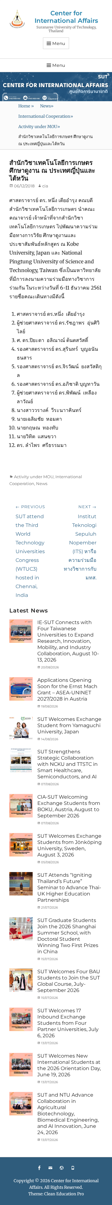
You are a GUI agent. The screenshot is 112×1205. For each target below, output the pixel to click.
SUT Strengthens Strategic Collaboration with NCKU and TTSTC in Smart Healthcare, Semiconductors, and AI (67, 764)
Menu (58, 43)
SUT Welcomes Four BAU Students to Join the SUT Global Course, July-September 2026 (68, 981)
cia (45, 185)
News (47, 106)
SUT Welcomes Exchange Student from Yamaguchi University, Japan (69, 725)
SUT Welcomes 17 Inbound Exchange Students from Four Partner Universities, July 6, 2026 (68, 1023)
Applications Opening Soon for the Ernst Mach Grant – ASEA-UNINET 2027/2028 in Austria (67, 689)
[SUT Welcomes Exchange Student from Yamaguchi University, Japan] (21, 727)
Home (26, 106)
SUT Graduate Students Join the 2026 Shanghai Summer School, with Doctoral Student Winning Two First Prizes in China (67, 936)
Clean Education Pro (64, 1194)
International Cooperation (45, 116)
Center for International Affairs (66, 16)
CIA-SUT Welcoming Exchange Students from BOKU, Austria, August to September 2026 (68, 806)
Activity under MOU (39, 126)
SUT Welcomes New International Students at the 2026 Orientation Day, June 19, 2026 (69, 1065)
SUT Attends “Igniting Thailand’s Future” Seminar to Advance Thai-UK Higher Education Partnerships (69, 887)
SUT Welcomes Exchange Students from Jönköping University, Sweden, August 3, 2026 (69, 845)
